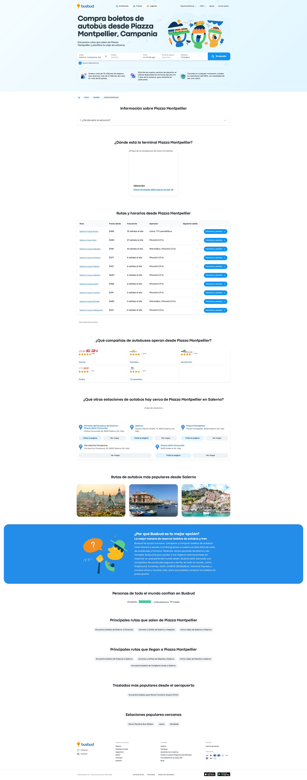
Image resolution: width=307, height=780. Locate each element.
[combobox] (90, 56)
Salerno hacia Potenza (90, 258)
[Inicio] (79, 97)
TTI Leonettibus (136, 379)
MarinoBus (134, 362)
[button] (106, 56)
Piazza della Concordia (172, 445)
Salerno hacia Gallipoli (90, 275)
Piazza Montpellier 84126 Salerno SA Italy (151, 190)
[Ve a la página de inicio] (85, 6)
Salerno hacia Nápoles (90, 249)
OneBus (82, 379)
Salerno (139, 426)
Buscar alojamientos (91, 63)
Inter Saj (82, 362)
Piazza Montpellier (195, 426)
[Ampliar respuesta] (225, 120)
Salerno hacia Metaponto (91, 310)
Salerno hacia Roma (89, 231)
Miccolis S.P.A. (186, 362)
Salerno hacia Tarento (90, 293)
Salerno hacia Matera (89, 266)
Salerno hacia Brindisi (90, 301)
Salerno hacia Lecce (89, 284)
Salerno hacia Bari (88, 240)
